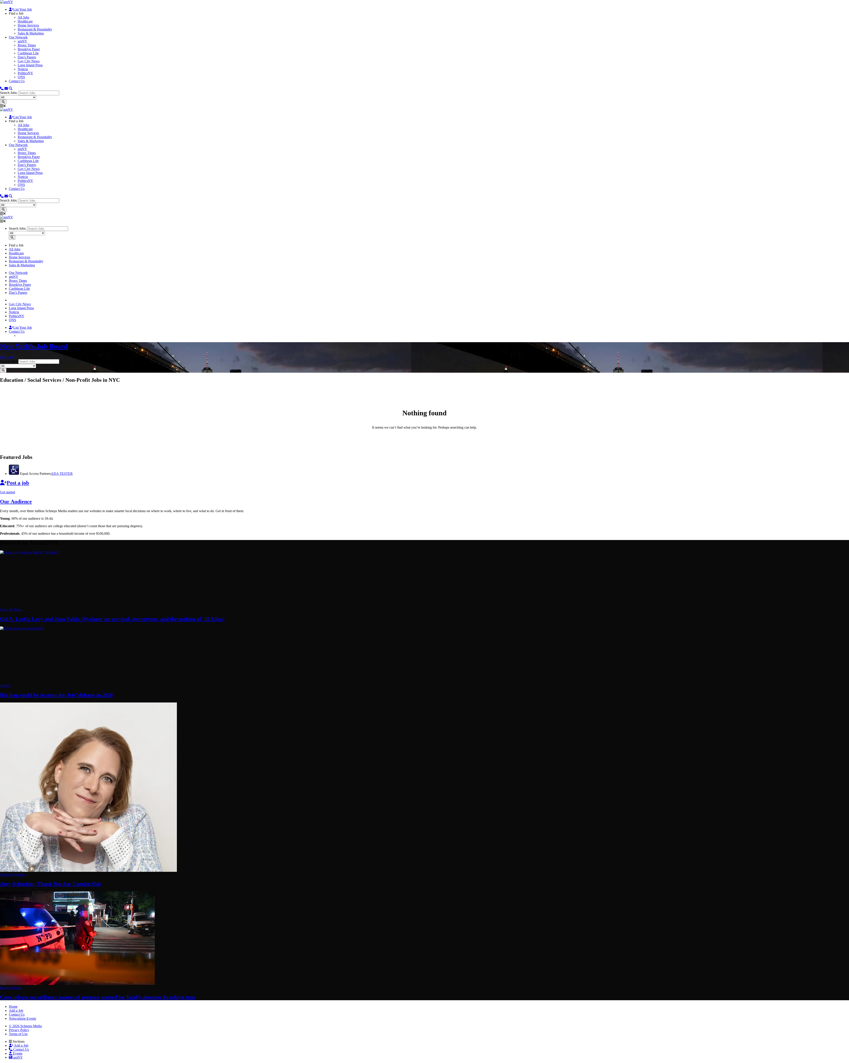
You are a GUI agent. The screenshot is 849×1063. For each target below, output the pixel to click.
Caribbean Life (28, 53)
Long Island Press (30, 65)
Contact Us (17, 81)
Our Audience (16, 501)
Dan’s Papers (27, 57)
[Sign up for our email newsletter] (6, 88)
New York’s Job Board (34, 346)
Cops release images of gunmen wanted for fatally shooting (97, 997)
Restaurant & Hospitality (35, 29)
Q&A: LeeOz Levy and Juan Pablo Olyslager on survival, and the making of (112, 619)
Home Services (28, 25)
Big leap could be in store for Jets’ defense (56, 695)
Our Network (18, 37)
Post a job (18, 483)
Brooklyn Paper (29, 49)
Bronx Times (27, 45)
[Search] (10, 88)
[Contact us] (2, 88)
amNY (22, 41)
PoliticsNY (25, 73)
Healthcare (25, 21)
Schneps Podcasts (12, 874)
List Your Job (22, 9)
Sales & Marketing (31, 33)
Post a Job (7, 357)
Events (17, 1053)
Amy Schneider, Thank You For (50, 884)
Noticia (23, 69)
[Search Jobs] (3, 101)
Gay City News (29, 61)
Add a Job (20, 1045)
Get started (7, 492)
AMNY (5, 685)
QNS (21, 77)
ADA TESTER (62, 473)
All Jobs (23, 17)
